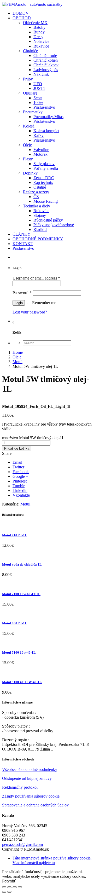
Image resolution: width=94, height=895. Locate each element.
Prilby (28, 79)
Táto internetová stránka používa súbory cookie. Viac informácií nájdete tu (52, 860)
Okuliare (30, 93)
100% (38, 102)
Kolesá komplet (46, 131)
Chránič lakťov (45, 65)
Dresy (38, 36)
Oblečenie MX (35, 22)
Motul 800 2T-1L (14, 623)
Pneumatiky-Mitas (48, 116)
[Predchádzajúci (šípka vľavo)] (4, 892)
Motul (25, 504)
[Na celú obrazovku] (15, 887)
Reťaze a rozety (36, 192)
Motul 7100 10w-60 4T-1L (21, 594)
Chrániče (30, 51)
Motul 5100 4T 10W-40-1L (22, 682)
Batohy (39, 27)
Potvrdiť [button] (9, 881)
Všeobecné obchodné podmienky (29, 769)
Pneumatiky (33, 112)
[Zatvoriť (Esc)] (4, 887)
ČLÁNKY (22, 234)
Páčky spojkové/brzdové (53, 225)
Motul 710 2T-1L (14, 535)
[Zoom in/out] (20, 887)
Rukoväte (41, 210)
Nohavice (41, 41)
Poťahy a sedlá (45, 168)
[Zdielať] (9, 887)
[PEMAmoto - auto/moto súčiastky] (32, 4)
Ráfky (38, 135)
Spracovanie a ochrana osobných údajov (35, 805)
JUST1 (39, 88)
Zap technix (43, 182)
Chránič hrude (45, 55)
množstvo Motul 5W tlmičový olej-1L (33, 437)
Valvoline (41, 149)
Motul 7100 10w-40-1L (19, 652)
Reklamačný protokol (20, 787)
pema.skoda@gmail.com (22, 844)
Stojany (39, 215)
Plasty (28, 159)
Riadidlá (40, 229)
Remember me (43, 302)
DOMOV (21, 13)
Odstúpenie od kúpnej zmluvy (27, 778)
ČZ (36, 196)
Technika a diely (36, 206)
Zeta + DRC (43, 178)
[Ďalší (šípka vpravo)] (9, 892)
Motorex (40, 154)
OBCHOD (22, 18)
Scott (37, 98)
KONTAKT (23, 243)
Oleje (27, 145)
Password (22, 292)
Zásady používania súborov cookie (31, 796)
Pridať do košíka (16, 448)
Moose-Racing (45, 201)
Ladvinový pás (45, 69)
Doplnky (30, 173)
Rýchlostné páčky (48, 220)
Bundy (39, 32)
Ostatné (39, 187)
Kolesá (28, 126)
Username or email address (36, 278)
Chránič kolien (45, 60)
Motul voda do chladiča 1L (22, 564)
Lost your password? (30, 312)
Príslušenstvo (44, 107)
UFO (37, 84)
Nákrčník (41, 74)
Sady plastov (44, 163)
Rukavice (41, 46)
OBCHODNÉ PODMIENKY (38, 239)
